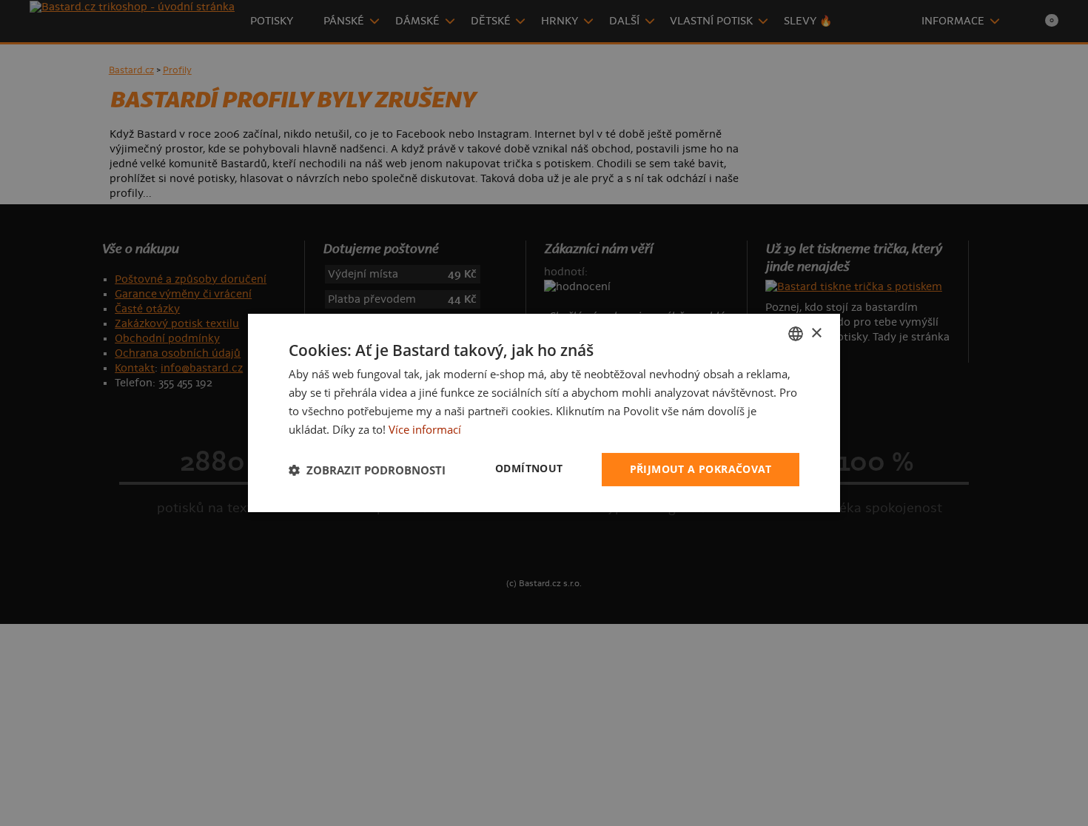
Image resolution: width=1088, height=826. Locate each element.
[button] (367, 470)
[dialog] (544, 413)
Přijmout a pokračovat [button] (700, 469)
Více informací (425, 429)
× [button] (816, 332)
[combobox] (795, 333)
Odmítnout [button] (529, 468)
